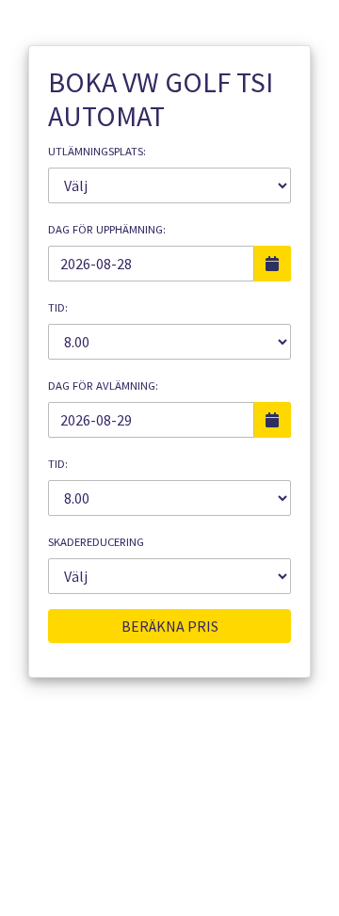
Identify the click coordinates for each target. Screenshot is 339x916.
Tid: (58, 307)
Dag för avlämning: (103, 385)
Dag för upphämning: (107, 229)
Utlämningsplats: (97, 151)
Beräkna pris (169, 626)
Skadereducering (96, 542)
